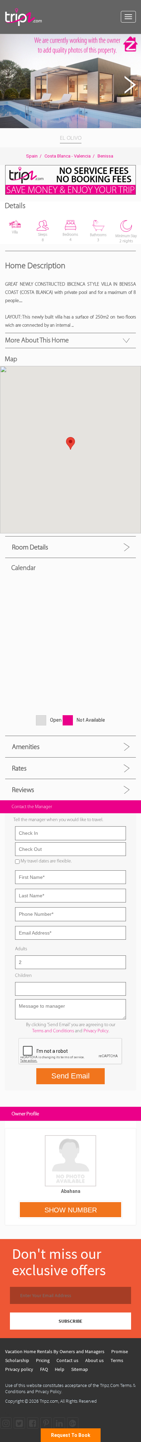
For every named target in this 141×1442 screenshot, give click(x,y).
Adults (21, 949)
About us (94, 1360)
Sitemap (79, 1369)
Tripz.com (49, 1401)
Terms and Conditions (53, 1031)
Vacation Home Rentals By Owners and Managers (54, 1351)
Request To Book (70, 1435)
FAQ (44, 1369)
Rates (19, 768)
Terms (117, 1360)
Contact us (67, 1360)
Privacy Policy (96, 1031)
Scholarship (17, 1360)
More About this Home (37, 340)
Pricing (43, 1360)
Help (59, 1369)
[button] (134, 40)
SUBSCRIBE (70, 1321)
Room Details (30, 547)
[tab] (70, 547)
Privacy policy (19, 1369)
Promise (119, 1351)
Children (23, 975)
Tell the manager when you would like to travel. (58, 819)
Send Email (70, 1076)
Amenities (25, 747)
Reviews (23, 790)
